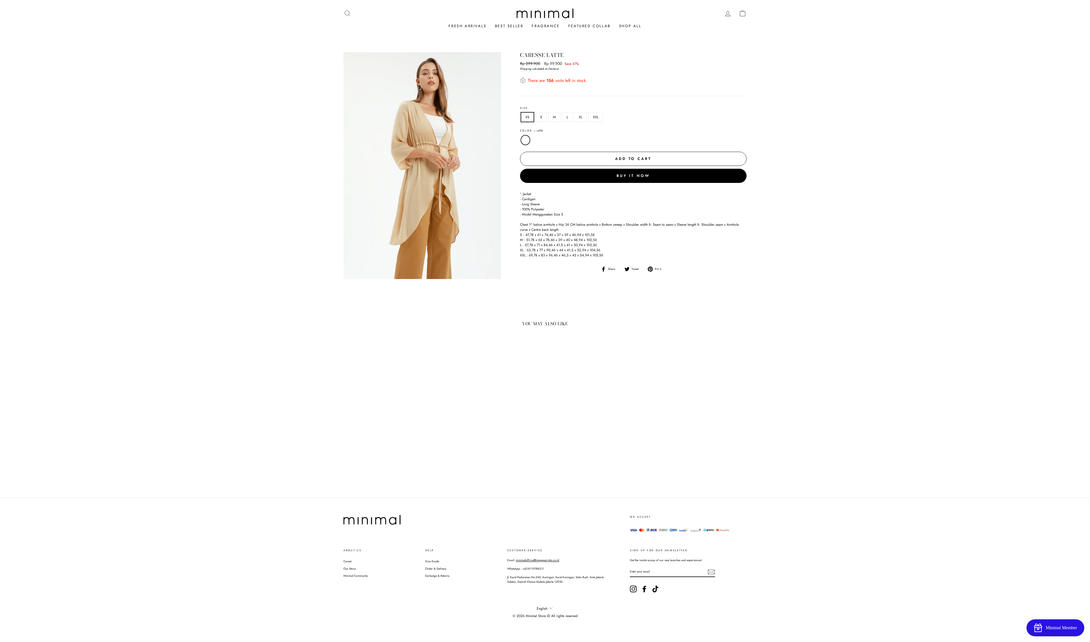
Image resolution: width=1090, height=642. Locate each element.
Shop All (630, 26)
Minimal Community (355, 576)
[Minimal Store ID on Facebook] (644, 589)
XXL (595, 117)
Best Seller (509, 26)
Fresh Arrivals (467, 26)
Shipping (525, 69)
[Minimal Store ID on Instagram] (633, 589)
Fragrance (545, 26)
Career (347, 561)
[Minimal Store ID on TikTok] (655, 589)
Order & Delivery (435, 569)
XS (527, 117)
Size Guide (432, 561)
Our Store (349, 569)
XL (580, 117)
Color (531, 130)
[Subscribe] (711, 572)
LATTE (525, 140)
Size (524, 108)
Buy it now (633, 175)
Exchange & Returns (437, 576)
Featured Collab (589, 26)
